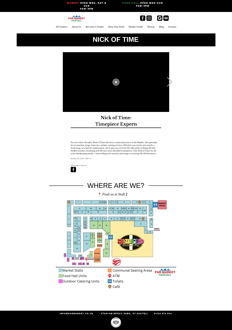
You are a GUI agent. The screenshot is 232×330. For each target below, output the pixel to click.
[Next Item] (169, 82)
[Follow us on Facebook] (142, 18)
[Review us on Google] (160, 18)
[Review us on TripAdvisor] (166, 18)
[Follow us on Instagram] (149, 18)
